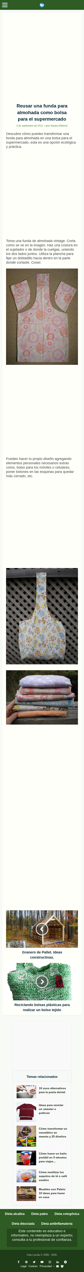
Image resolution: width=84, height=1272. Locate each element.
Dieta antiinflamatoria (56, 1223)
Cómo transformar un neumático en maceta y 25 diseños (53, 1132)
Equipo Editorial (59, 125)
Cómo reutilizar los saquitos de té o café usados (53, 1176)
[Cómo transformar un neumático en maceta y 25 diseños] (28, 1136)
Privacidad (46, 1266)
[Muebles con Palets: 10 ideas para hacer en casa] (28, 1193)
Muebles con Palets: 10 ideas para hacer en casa (52, 1193)
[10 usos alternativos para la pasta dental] (28, 1091)
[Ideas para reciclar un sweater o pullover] (28, 1112)
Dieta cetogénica (67, 1214)
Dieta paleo (39, 1214)
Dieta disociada (23, 1223)
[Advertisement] (42, 56)
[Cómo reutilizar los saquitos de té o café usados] (28, 1175)
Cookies (33, 1266)
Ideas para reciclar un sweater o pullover (51, 1109)
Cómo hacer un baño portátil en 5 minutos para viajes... (53, 1157)
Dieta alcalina (15, 1214)
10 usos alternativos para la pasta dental (52, 1090)
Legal (24, 1266)
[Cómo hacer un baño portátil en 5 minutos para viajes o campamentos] (28, 1158)
